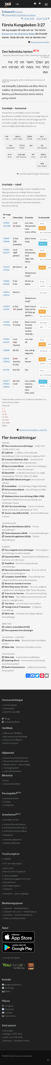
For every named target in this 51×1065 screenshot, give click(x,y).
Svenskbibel (10, 486)
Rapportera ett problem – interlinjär (33, 430)
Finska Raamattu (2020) (15, 533)
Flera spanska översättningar (18, 630)
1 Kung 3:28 (41, 18)
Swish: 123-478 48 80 (13, 1037)
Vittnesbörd (8, 708)
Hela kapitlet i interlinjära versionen (20, 15)
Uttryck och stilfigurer (13, 739)
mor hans (42, 164)
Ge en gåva (8, 1030)
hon (10, 155)
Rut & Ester (8, 868)
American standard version (17, 583)
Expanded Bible (12, 556)
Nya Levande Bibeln (14, 466)
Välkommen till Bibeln (12, 733)
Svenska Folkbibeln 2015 (16, 459)
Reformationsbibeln (14, 489)
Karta (5, 780)
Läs (17, 4)
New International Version (17, 570)
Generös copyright (11, 711)
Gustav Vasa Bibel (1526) (16, 513)
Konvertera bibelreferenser (15, 758)
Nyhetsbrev (10, 1016)
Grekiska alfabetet (11, 843)
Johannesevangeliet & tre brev (17, 879)
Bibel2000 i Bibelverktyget (17, 479)
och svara (42, 137)
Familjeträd (8, 805)
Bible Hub (9, 613)
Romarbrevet (9, 882)
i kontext (12, 11)
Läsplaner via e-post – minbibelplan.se (20, 911)
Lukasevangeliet (10, 875)
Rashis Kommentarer (14, 667)
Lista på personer (11, 798)
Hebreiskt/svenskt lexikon (15, 831)
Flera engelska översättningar (19, 550)
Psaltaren (7, 889)
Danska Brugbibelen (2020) (17, 536)
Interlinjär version (11, 819)
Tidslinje (6, 801)
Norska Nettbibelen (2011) (17, 526)
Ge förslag (8, 988)
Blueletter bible (12, 640)
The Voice (9, 603)
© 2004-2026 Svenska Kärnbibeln (17, 1056)
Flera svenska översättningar (18, 446)
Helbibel (7, 858)
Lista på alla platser (11, 783)
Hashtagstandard (11, 767)
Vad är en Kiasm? (10, 743)
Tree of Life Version (14, 593)
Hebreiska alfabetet (12, 839)
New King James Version (16, 586)
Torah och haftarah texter (14, 918)
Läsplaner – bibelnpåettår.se (16, 908)
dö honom (21, 155)
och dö (43, 155)
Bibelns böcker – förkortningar (16, 764)
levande (11, 146)
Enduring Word (11, 660)
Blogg (7, 718)
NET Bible (9, 596)
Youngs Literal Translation (17, 607)
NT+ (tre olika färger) (12, 863)
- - (31, 146)
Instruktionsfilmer (12, 722)
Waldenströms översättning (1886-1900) (24, 496)
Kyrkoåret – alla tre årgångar (16, 893)
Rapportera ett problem (39, 42)
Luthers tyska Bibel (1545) (17, 627)
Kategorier (8, 835)
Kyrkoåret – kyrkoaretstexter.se (17, 915)
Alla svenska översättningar (15, 736)
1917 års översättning (15, 506)
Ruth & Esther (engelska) (14, 871)
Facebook (9, 1009)
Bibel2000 (9, 472)
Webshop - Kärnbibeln (16, 1040)
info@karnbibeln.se (12, 984)
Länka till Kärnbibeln (12, 771)
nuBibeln (8, 452)
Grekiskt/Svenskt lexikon (14, 824)
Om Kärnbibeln (10, 705)
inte (33, 155)
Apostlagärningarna (11, 885)
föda (22, 146)
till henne (42, 146)
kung (29, 137)
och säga (17, 137)
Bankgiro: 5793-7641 (12, 1034)
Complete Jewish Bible (15, 576)
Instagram (8, 1006)
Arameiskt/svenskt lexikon (15, 827)
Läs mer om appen (11, 957)
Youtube (9, 1012)
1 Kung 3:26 (28, 18)
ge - (7, 137)
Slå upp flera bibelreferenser (16, 761)
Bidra (7, 991)
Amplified (9, 563)
